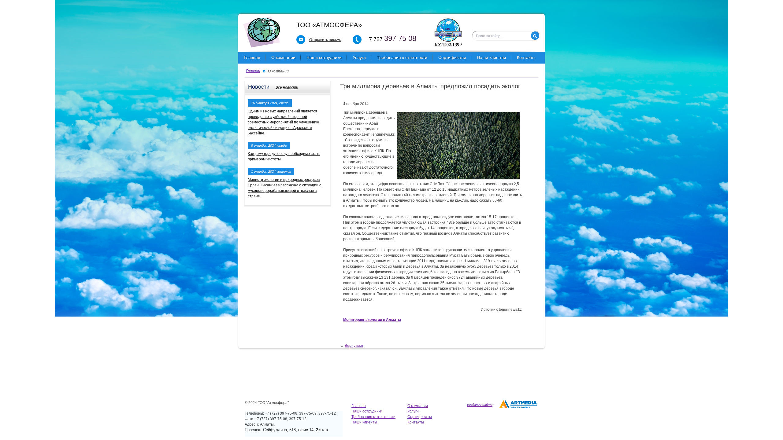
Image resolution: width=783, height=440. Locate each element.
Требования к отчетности (402, 57)
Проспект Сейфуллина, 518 (270, 429)
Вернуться (354, 345)
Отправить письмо (325, 40)
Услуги (359, 57)
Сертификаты (452, 57)
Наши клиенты (491, 57)
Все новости (287, 87)
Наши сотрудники (324, 57)
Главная (252, 57)
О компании (283, 57)
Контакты (526, 57)
